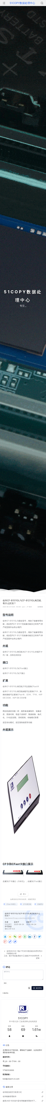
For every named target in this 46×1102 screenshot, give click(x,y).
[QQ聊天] (9, 1036)
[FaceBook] (35, 937)
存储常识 (40, 904)
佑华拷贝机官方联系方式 (12, 1092)
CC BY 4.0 (11, 929)
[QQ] (5, 937)
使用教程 (40, 607)
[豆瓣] (25, 937)
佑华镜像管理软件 (9, 1096)
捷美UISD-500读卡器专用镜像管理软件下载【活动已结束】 (20, 1101)
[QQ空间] (10, 937)
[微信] (36, 1036)
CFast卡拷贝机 (11, 904)
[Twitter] (39, 937)
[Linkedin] (30, 937)
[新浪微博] (20, 937)
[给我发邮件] (23, 1036)
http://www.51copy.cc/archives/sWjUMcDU (20, 918)
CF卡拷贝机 (27, 904)
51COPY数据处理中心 (22, 3)
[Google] (5, 941)
